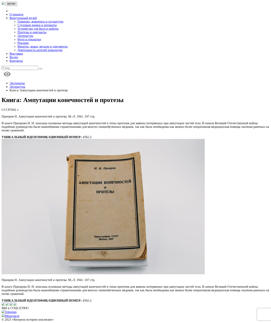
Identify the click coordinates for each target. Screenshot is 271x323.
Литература (25, 35)
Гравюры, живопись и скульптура (40, 21)
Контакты (16, 60)
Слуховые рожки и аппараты (37, 25)
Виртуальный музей (23, 18)
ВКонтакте (12, 316)
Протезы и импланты (31, 32)
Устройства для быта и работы (38, 28)
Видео (14, 57)
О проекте (16, 14)
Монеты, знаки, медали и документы (42, 46)
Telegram (10, 312)
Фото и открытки (29, 39)
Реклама (23, 43)
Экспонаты (17, 83)
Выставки (16, 53)
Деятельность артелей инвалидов (39, 50)
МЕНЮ (11, 3)
